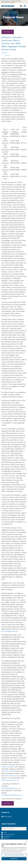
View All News (7, 32)
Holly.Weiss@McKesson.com (10, 788)
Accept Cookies (14, 858)
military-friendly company (12, 776)
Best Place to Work (8, 771)
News (5, 832)
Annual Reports (7, 836)
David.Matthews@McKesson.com (12, 795)
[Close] (26, 841)
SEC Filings (6, 838)
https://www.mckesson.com (10, 780)
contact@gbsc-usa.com (10, 631)
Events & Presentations (9, 834)
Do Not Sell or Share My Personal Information (14, 854)
